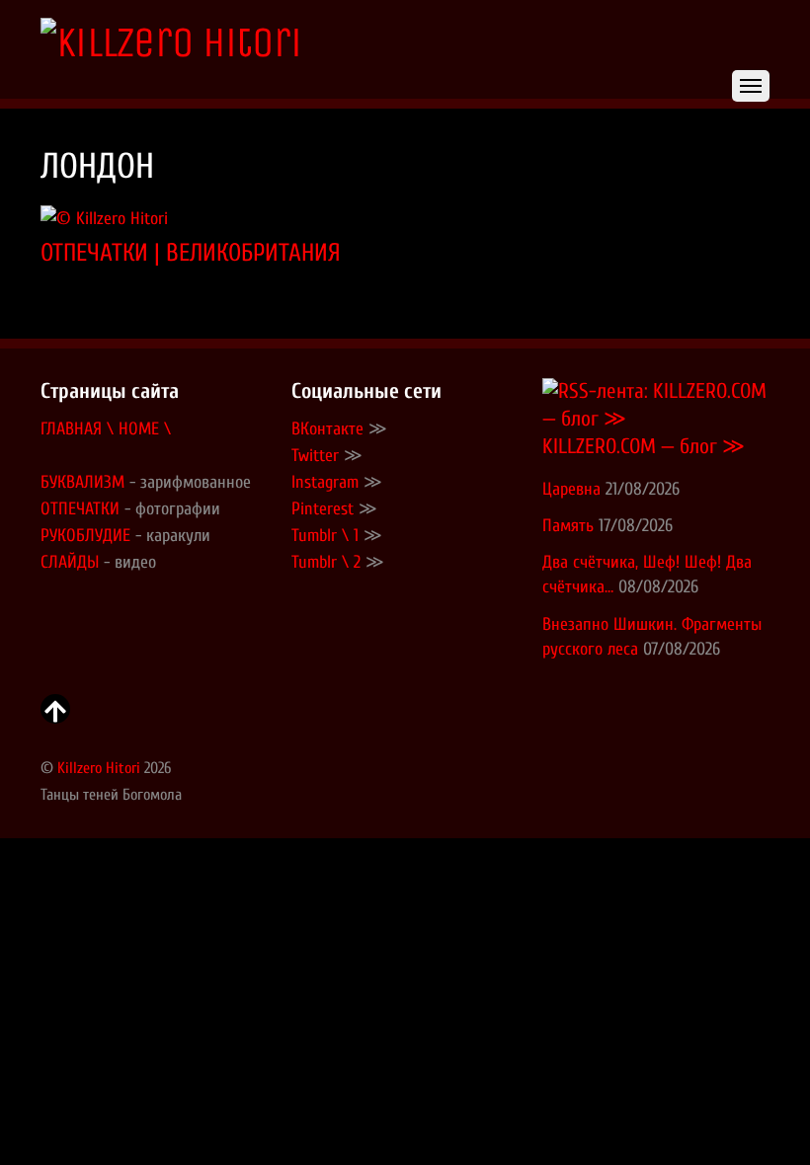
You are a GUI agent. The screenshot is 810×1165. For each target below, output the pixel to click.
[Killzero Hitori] (170, 42)
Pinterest (322, 509)
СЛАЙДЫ (69, 562)
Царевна (571, 489)
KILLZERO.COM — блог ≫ (643, 446)
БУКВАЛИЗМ (82, 482)
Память (568, 525)
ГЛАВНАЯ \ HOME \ (105, 429)
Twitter (315, 455)
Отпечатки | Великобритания (190, 253)
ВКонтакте (327, 429)
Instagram (325, 482)
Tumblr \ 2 (326, 562)
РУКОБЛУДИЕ (85, 535)
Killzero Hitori (98, 768)
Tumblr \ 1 (325, 535)
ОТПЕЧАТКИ (80, 509)
